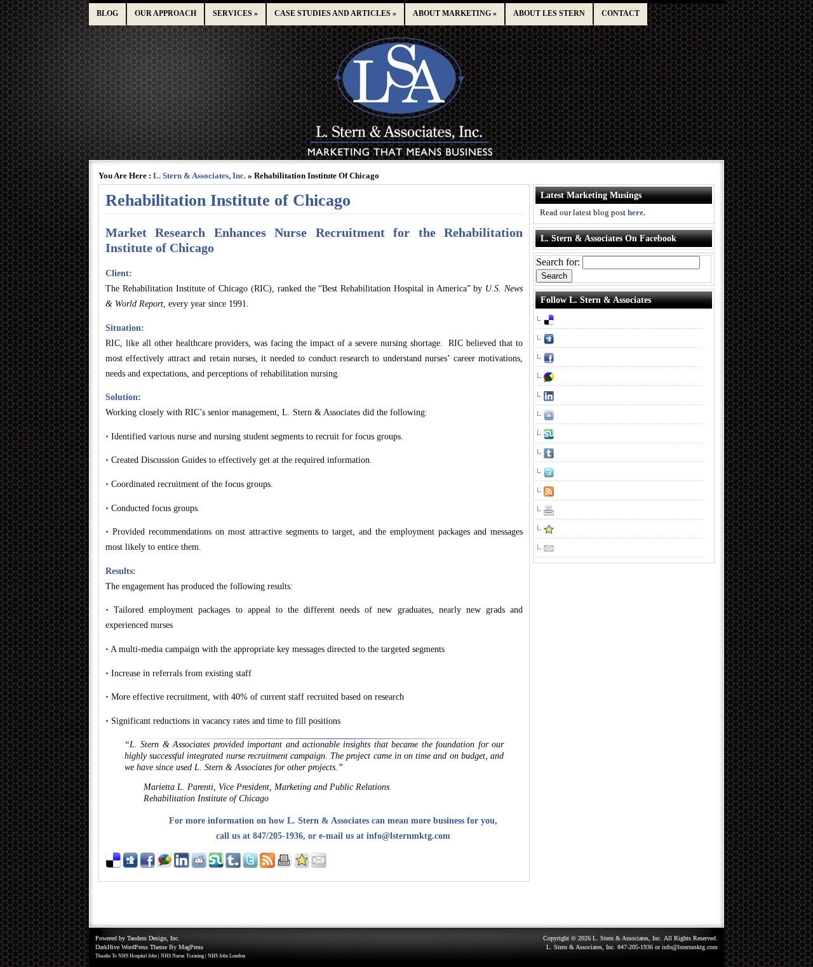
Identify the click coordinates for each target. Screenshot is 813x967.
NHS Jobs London (226, 956)
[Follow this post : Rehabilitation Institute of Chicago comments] (267, 865)
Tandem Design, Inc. (153, 938)
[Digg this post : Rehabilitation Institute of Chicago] (130, 865)
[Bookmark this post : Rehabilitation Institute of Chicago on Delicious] (113, 865)
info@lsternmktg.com (408, 836)
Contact (620, 13)
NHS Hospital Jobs (137, 956)
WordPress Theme (144, 947)
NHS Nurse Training (182, 956)
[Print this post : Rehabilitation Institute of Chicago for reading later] (284, 865)
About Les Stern (549, 13)
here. (636, 212)
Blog (107, 13)
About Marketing (455, 13)
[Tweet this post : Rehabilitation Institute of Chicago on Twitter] (250, 865)
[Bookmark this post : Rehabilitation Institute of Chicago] (301, 865)
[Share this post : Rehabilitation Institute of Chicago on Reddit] (198, 865)
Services (235, 13)
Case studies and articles (335, 13)
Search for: (558, 262)
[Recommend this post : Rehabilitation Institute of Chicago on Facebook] (147, 865)
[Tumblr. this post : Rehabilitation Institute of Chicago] (233, 865)
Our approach (165, 13)
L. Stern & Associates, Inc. (199, 175)
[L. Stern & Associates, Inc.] (406, 156)
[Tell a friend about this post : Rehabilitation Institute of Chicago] (318, 865)
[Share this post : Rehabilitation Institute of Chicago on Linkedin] (181, 865)
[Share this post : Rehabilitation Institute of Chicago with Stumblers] (216, 865)
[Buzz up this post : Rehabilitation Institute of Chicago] (164, 865)
